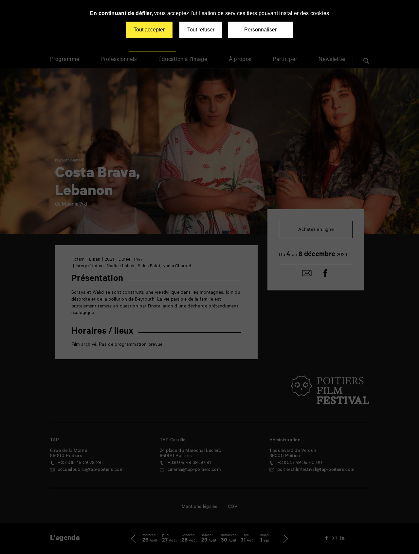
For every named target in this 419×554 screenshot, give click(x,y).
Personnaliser (260, 29)
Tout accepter (149, 29)
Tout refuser (200, 29)
